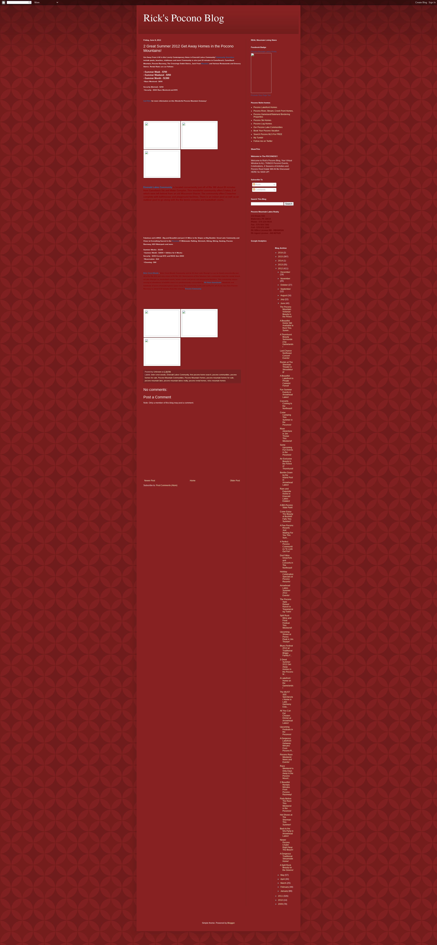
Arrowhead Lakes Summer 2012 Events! (285, 590)
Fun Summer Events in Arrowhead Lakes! (286, 393)
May (282, 875)
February (284, 887)
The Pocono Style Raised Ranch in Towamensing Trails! (286, 605)
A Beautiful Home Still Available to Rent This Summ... (286, 326)
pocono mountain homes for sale (220, 378)
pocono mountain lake (154, 381)
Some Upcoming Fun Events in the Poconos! (286, 450)
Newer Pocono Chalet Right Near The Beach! (286, 845)
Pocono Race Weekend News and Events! (286, 758)
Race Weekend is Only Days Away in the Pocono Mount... (286, 772)
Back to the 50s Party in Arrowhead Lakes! (286, 832)
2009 (280, 904)
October (284, 285)
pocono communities (220, 375)
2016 (280, 252)
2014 (280, 260)
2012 (280, 268)
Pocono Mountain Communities (171, 378)
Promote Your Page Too (261, 95)
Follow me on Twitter (262, 141)
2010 (280, 900)
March (283, 883)
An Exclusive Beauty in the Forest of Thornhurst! (286, 464)
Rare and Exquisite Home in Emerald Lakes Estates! (285, 495)
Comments (260, 190)
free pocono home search (200, 375)
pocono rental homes (197, 381)
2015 (280, 256)
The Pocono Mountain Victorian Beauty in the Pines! (286, 312)
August (283, 295)
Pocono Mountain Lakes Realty (264, 52)
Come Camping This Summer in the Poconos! (286, 418)
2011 (280, 896)
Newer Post (149, 480)
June (283, 303)
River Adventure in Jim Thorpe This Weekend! (286, 435)
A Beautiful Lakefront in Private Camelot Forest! (286, 381)
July (282, 299)
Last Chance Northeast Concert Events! (286, 354)
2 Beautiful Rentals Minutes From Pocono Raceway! (286, 788)
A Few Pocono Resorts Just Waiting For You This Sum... (286, 531)
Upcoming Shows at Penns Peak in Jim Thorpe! (286, 637)
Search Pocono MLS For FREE (267, 134)
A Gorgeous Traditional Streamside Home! (286, 857)
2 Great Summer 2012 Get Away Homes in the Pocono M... (286, 666)
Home (192, 480)
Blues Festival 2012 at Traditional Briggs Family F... (286, 651)
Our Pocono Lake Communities (268, 127)
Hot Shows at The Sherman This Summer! (286, 820)
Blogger (231, 923)
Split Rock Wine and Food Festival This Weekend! (286, 621)
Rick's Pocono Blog (183, 17)
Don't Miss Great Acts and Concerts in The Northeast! (286, 561)
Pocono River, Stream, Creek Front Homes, (273, 111)
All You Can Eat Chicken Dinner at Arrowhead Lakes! (286, 717)
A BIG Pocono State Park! (286, 506)
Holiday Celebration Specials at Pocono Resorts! (286, 577)
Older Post (235, 480)
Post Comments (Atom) (166, 485)
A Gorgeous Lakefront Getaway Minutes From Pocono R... (286, 744)
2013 (280, 264)
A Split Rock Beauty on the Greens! (286, 867)
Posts (257, 184)
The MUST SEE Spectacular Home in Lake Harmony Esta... (286, 699)
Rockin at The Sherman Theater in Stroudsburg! (286, 367)
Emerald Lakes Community (178, 375)
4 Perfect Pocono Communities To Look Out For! (286, 546)
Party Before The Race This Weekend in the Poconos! (286, 804)
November (285, 278)
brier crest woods (158, 375)
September (285, 289)
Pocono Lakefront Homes (265, 107)
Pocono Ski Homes (262, 120)
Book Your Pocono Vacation (266, 130)
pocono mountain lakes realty (176, 381)
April (282, 879)
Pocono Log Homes (262, 123)
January (284, 891)
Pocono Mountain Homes (195, 378)
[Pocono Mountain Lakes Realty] (261, 92)
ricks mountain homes (216, 381)
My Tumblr (258, 137)
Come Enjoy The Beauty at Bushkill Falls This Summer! (286, 516)
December (285, 272)
